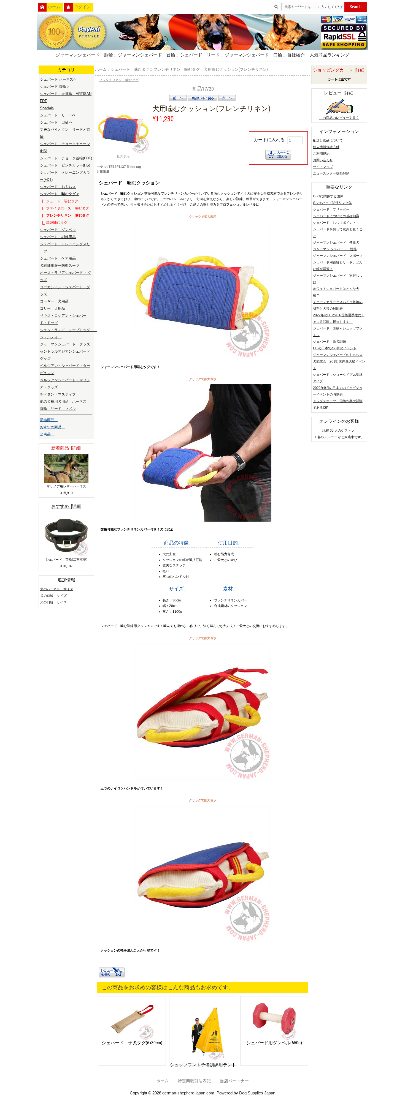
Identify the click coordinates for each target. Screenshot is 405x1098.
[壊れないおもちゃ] (202, 779)
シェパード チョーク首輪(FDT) (66, 158)
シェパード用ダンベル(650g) (274, 1042)
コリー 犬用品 (52, 308)
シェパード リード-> (57, 115)
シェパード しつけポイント (334, 223)
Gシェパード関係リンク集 (332, 203)
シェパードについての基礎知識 (336, 216)
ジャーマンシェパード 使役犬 (336, 242)
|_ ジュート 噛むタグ (59, 201)
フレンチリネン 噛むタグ (176, 69)
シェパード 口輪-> (56, 122)
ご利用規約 (321, 154)
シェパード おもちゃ (58, 187)
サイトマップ (323, 167)
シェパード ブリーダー (331, 209)
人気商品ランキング (329, 55)
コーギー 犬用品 (54, 301)
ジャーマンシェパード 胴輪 (84, 55)
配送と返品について (328, 140)
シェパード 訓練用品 (58, 237)
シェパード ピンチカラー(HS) (65, 165)
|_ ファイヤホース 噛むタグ (64, 208)
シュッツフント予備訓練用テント (203, 1064)
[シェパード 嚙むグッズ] (202, 358)
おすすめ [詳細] (66, 506)
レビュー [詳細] (339, 93)
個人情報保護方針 (326, 147)
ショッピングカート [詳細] (339, 70)
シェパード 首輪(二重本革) (66, 560)
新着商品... (49, 420)
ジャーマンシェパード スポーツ (338, 256)
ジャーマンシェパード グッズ (65, 344)
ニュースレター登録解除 (331, 173)
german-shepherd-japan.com (188, 1093)
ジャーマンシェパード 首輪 (146, 55)
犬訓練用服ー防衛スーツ (59, 265)
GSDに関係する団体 (328, 196)
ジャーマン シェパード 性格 (335, 249)
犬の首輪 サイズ (53, 596)
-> (59, 194)
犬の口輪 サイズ (53, 602)
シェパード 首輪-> (54, 87)
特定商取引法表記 (194, 1080)
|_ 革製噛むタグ (54, 222)
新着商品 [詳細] (66, 448)
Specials (47, 108)
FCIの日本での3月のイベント (335, 348)
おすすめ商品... (52, 427)
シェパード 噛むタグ (130, 69)
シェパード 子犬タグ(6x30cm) (132, 1042)
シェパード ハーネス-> (58, 79)
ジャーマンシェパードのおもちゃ (338, 355)
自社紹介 (296, 55)
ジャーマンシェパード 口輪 (253, 55)
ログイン (82, 6)
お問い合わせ (323, 160)
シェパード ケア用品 (58, 258)
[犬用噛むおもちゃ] (202, 942)
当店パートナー (234, 1080)
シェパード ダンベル (58, 230)
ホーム (54, 6)
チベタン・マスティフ (58, 394)
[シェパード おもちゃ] (202, 520)
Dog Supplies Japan (257, 1093)
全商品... (47, 434)
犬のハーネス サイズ (56, 589)
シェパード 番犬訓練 (329, 342)
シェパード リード (200, 55)
